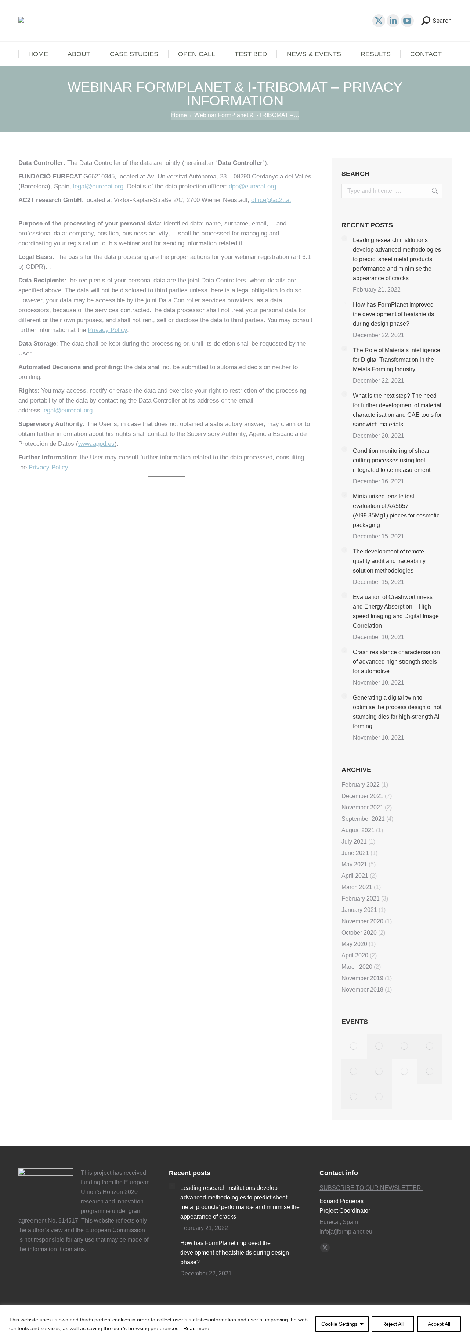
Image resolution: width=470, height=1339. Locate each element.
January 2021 (359, 910)
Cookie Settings (339, 1324)
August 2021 (358, 830)
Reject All (393, 1324)
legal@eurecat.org (98, 186)
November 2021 (362, 807)
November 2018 (362, 989)
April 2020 (354, 955)
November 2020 (362, 921)
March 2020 (356, 967)
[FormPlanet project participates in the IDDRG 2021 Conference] (429, 1071)
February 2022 (360, 785)
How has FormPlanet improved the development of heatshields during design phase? (393, 314)
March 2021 (356, 887)
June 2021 (355, 853)
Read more (196, 1328)
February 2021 (360, 898)
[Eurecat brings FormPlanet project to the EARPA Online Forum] (404, 1046)
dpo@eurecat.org (252, 186)
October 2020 (359, 933)
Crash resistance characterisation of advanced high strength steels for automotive (396, 661)
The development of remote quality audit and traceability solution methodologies (389, 561)
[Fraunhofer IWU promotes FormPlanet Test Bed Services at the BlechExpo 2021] (429, 1046)
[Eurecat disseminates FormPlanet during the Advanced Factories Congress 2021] (354, 1097)
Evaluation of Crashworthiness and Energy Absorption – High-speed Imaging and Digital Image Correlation (396, 611)
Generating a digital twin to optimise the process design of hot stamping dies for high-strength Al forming (397, 711)
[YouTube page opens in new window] (407, 20)
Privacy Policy (107, 329)
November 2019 (362, 978)
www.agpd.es (96, 443)
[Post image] (344, 238)
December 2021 (362, 796)
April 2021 (354, 876)
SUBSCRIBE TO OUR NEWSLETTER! (371, 1188)
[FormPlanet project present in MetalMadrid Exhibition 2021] (379, 1046)
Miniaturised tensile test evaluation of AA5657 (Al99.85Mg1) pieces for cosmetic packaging (396, 510)
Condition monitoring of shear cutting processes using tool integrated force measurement (391, 460)
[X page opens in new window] (378, 20)
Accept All (439, 1324)
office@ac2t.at (271, 199)
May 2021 (354, 864)
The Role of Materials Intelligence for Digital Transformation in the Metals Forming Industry (396, 359)
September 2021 (363, 819)
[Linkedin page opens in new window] (393, 20)
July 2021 (354, 841)
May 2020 (354, 944)
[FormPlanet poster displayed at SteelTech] (354, 1071)
